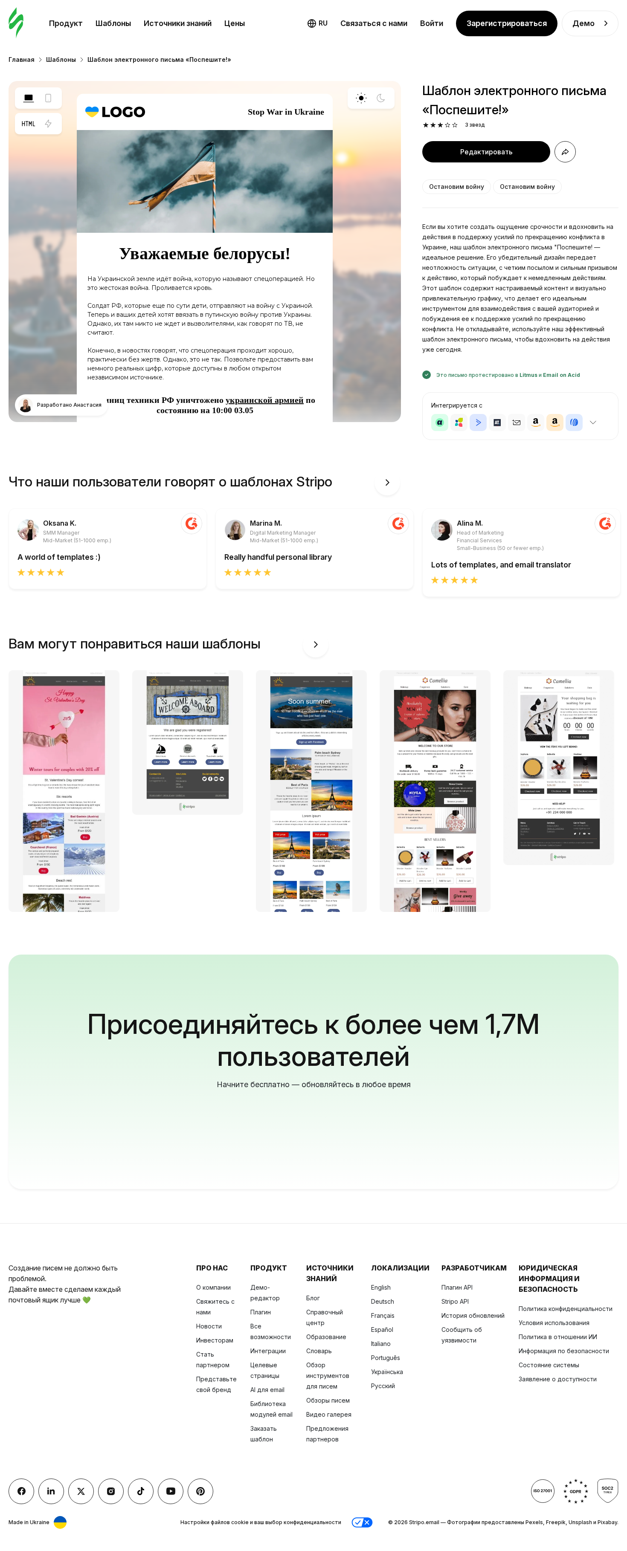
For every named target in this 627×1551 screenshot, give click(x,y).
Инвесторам (214, 1340)
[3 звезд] (440, 125)
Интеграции (268, 1350)
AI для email (267, 1389)
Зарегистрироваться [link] (507, 23)
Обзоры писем (328, 1400)
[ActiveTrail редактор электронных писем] (497, 422)
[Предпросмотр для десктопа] (28, 98)
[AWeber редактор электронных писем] (574, 422)
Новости (209, 1326)
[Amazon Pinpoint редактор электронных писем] (535, 422)
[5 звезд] (455, 125)
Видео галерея (328, 1414)
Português (385, 1357)
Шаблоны (113, 23)
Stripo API (455, 1301)
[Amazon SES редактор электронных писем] (554, 422)
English (381, 1287)
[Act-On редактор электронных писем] (458, 422)
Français (383, 1315)
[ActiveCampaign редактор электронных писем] (478, 422)
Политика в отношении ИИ (558, 1336)
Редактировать (486, 152)
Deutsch (382, 1301)
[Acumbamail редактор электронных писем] (516, 422)
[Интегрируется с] (592, 422)
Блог (313, 1298)
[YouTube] (170, 1491)
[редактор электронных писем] (16, 23)
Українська (387, 1371)
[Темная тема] (381, 98)
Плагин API (457, 1287)
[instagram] (111, 1491)
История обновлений (473, 1315)
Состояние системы (549, 1365)
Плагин (260, 1312)
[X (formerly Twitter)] (81, 1491)
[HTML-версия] (28, 123)
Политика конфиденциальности (565, 1308)
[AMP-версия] (48, 123)
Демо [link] (583, 23)
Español (382, 1329)
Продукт (66, 23)
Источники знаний (178, 23)
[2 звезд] (433, 125)
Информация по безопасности (564, 1350)
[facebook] (21, 1491)
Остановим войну (456, 186)
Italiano (381, 1343)
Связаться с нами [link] (373, 23)
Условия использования (554, 1322)
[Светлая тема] (361, 98)
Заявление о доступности (558, 1379)
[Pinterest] (200, 1491)
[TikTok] (141, 1491)
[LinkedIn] (51, 1491)
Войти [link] (431, 23)
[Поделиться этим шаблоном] (565, 151)
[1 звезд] (426, 125)
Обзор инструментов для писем (327, 1375)
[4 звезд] (447, 125)
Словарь (319, 1350)
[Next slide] (387, 482)
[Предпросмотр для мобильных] (48, 98)
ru (323, 23)
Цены (234, 23)
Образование (326, 1336)
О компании (213, 1287)
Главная (22, 59)
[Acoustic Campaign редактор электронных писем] (439, 422)
